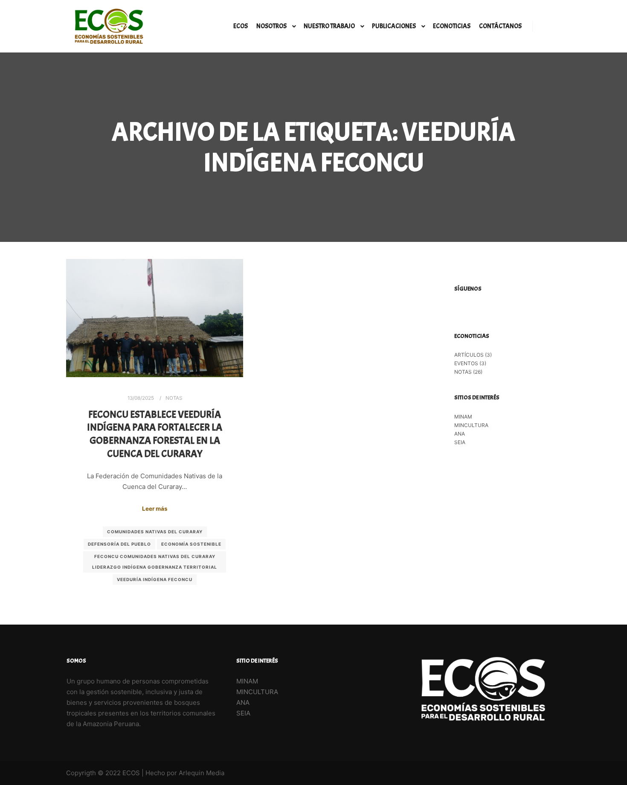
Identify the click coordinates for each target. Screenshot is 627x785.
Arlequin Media (201, 773)
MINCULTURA (471, 425)
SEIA (459, 442)
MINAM (463, 416)
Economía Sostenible (191, 544)
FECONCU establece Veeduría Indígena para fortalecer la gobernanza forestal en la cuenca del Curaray (154, 434)
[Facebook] (459, 309)
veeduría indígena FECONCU (154, 579)
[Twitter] (485, 309)
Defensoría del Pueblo (119, 544)
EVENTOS (466, 363)
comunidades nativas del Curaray (155, 531)
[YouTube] (498, 309)
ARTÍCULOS (469, 355)
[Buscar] (546, 26)
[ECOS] (108, 26)
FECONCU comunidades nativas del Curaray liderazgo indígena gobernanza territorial (154, 562)
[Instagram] (472, 309)
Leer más (154, 508)
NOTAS (173, 398)
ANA (459, 433)
